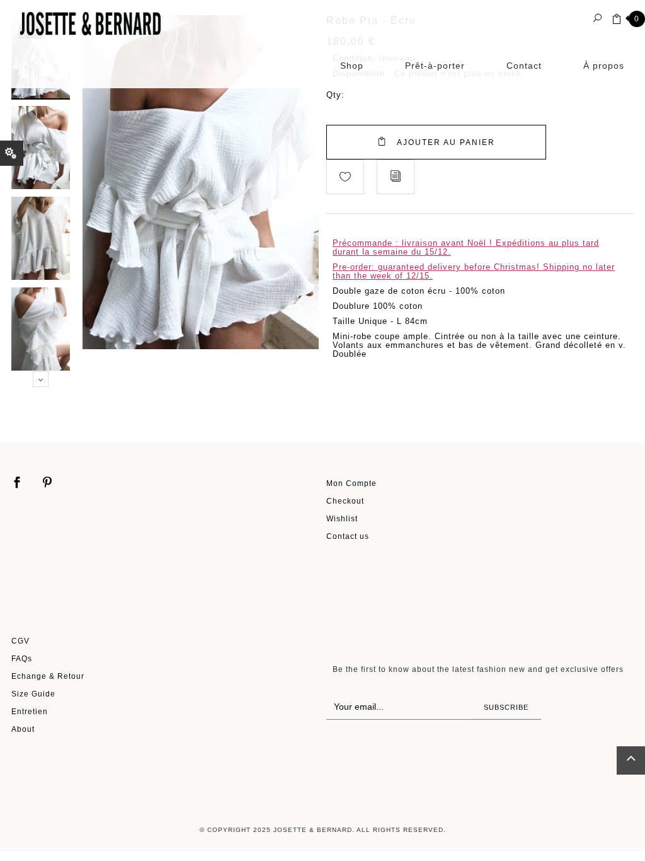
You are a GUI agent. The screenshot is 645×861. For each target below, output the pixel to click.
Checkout (345, 501)
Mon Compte (351, 483)
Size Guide (33, 694)
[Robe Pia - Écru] (40, 146)
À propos (603, 66)
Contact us (347, 536)
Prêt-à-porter (435, 66)
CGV (20, 641)
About (23, 729)
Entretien (29, 711)
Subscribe (506, 707)
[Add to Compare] (395, 176)
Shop (351, 66)
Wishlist (342, 518)
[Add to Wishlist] (345, 176)
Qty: (335, 95)
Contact (524, 66)
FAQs (21, 658)
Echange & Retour (47, 676)
